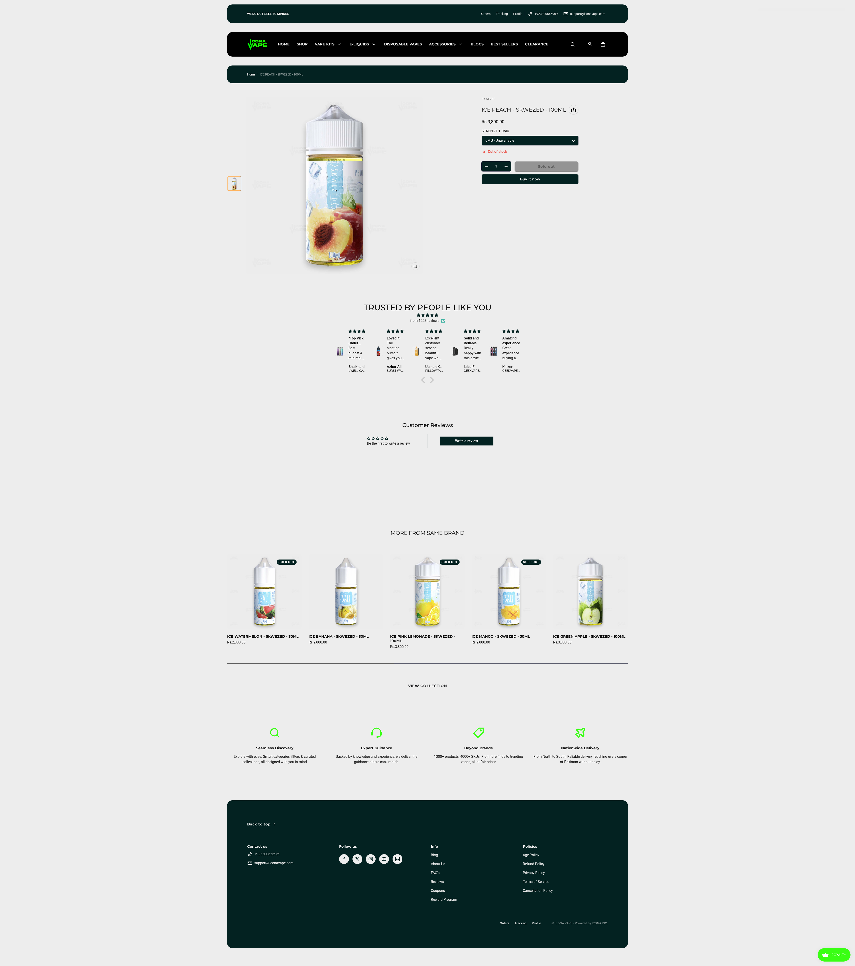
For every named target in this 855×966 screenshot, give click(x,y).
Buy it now (530, 179)
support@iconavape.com (587, 14)
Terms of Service (536, 882)
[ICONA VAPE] (257, 44)
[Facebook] (344, 859)
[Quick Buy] (374, 620)
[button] (573, 44)
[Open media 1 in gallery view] (234, 183)
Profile (517, 14)
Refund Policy (534, 864)
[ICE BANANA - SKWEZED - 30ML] (346, 591)
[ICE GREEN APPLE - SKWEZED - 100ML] (590, 591)
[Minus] (486, 166)
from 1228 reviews (424, 321)
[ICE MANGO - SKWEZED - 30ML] (509, 591)
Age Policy (531, 855)
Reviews (437, 882)
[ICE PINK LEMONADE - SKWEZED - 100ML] (427, 591)
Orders (486, 14)
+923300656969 (546, 14)
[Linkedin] (397, 859)
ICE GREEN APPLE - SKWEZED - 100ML (589, 636)
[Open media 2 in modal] (334, 185)
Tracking (502, 14)
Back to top (259, 824)
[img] (427, 315)
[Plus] (506, 166)
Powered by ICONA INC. (591, 923)
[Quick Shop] (293, 620)
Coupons (438, 890)
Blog (434, 855)
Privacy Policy (534, 873)
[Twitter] (357, 859)
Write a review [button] (466, 441)
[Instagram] (371, 859)
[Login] (589, 44)
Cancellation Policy (538, 890)
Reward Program (444, 899)
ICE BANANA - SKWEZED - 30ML (339, 636)
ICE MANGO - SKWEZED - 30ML (501, 636)
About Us (438, 864)
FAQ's (435, 873)
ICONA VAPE (563, 923)
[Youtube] (384, 859)
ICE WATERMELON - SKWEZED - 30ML (263, 636)
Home (251, 74)
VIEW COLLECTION (427, 686)
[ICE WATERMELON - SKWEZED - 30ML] (264, 591)
